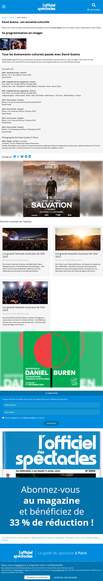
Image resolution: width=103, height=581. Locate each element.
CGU (83, 538)
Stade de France (13, 72)
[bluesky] (22, 157)
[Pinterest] (26, 157)
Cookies (5, 540)
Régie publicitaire (38, 538)
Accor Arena (11, 100)
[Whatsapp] (18, 157)
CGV (78, 538)
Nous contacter (24, 538)
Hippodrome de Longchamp (17, 82)
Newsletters (70, 538)
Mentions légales (93, 538)
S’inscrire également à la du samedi (24, 418)
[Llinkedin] (29, 157)
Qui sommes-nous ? (9, 538)
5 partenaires (18, 570)
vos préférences (58, 570)
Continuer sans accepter (65, 577)
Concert (23, 72)
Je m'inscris (51, 423)
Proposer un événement (55, 538)
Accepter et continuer (37, 577)
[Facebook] (14, 157)
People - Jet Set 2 (13, 141)
